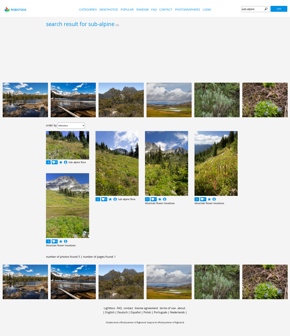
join (279, 8)
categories (88, 9)
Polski (147, 312)
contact (165, 9)
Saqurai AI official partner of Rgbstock (165, 322)
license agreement (146, 308)
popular (127, 9)
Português (160, 312)
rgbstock (19, 9)
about (181, 308)
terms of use (168, 308)
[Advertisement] (145, 54)
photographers (187, 9)
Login (207, 9)
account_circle (66, 162)
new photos (109, 9)
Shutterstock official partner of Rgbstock (126, 322)
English (109, 312)
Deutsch (122, 312)
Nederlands (177, 312)
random (142, 9)
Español (136, 312)
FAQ (154, 9)
